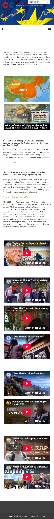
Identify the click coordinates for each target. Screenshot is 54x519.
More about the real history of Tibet (16, 197)
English (35, 1)
